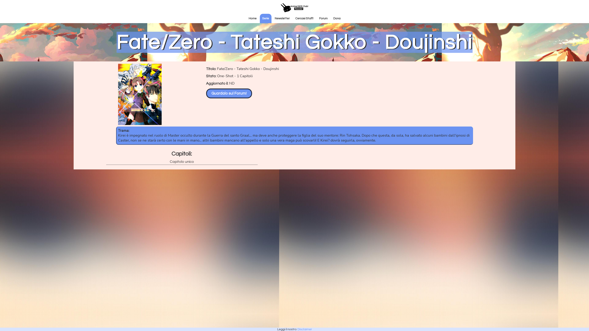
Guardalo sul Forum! (229, 93)
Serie (265, 18)
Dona (337, 18)
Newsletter (282, 18)
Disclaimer (304, 329)
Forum (323, 18)
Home (253, 18)
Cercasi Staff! (304, 18)
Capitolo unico (182, 162)
